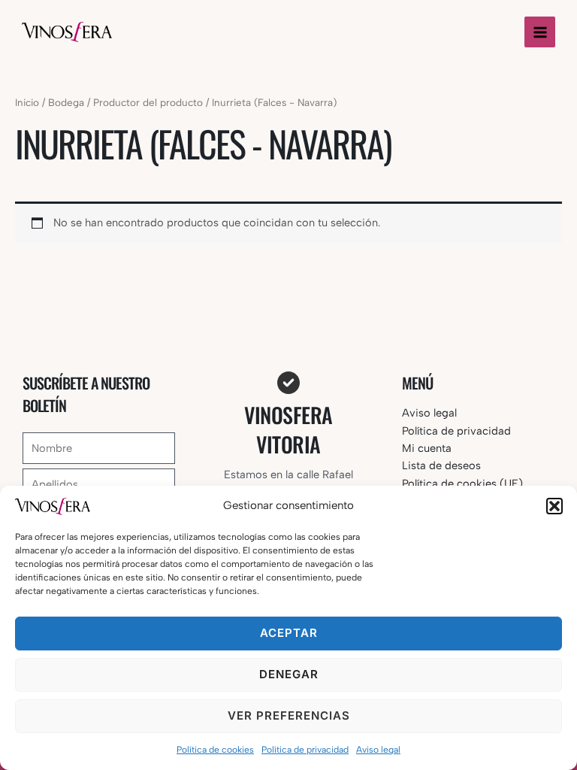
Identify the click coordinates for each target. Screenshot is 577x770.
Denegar (289, 674)
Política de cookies (215, 749)
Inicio (27, 102)
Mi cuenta (427, 448)
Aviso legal (378, 749)
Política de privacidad (305, 749)
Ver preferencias (289, 715)
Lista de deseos (441, 465)
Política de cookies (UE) (462, 483)
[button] (554, 506)
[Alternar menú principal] (539, 32)
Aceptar (289, 633)
